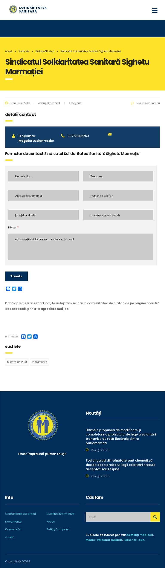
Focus (51, 521)
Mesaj (13, 227)
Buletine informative (60, 514)
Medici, (91, 540)
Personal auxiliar (109, 540)
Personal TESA (134, 540)
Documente (13, 521)
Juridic (9, 537)
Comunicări (13, 529)
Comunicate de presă (20, 514)
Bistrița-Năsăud (17, 362)
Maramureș (39, 362)
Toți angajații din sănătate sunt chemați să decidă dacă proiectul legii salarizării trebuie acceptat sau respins (120, 464)
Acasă (8, 51)
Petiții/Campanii (58, 529)
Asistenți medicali (139, 535)
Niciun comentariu (148, 103)
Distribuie (11, 336)
